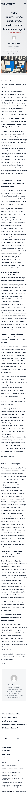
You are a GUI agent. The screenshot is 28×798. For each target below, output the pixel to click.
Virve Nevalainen (6, 752)
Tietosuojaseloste (21, 791)
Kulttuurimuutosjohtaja (9, 758)
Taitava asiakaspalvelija (9, 775)
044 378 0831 (12, 718)
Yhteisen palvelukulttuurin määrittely (13, 768)
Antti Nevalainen (6, 750)
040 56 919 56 (12, 721)
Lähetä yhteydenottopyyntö (12, 738)
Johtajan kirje (17, 32)
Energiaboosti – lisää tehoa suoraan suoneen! (13, 779)
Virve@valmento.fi (11, 728)
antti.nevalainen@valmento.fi (15, 725)
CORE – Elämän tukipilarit (10, 765)
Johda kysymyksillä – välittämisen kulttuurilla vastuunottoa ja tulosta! (12, 786)
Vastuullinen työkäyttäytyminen (12, 783)
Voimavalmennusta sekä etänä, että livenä (13, 761)
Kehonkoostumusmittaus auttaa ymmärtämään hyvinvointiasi (12, 771)
